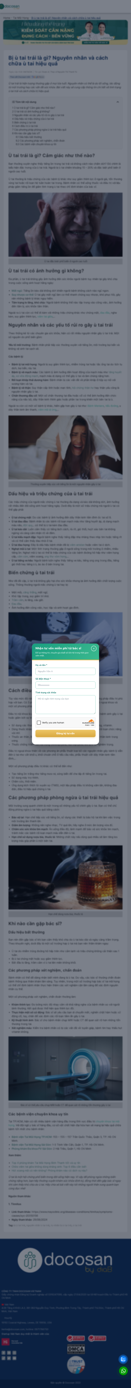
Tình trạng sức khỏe (45, 692)
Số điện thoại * (43, 678)
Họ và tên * (41, 665)
